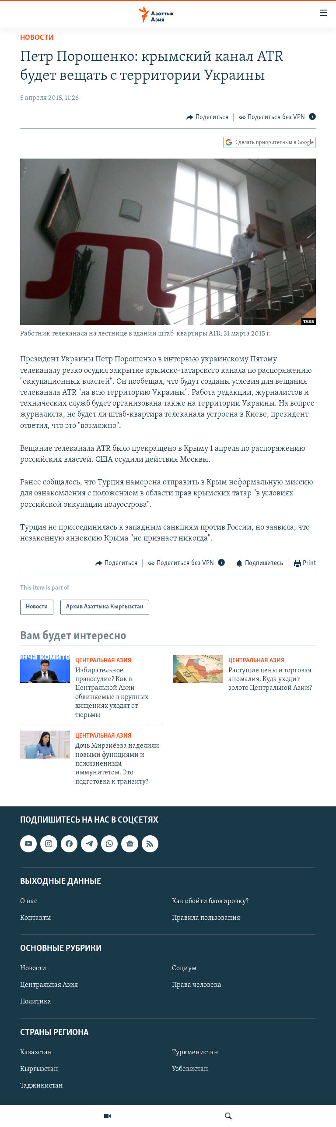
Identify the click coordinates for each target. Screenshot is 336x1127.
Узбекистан (190, 1069)
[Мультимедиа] (107, 1116)
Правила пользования (206, 918)
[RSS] (150, 844)
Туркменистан (195, 1052)
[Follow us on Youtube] (28, 844)
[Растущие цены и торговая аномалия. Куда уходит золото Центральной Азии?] (198, 669)
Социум (184, 968)
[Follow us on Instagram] (48, 844)
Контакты (35, 918)
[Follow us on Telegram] (89, 844)
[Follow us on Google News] (129, 844)
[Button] (207, 117)
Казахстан (36, 1052)
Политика (35, 1002)
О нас (28, 901)
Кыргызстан (39, 1069)
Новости (37, 38)
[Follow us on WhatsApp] (109, 844)
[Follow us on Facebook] (69, 844)
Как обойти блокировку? (210, 901)
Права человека (196, 985)
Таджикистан (41, 1085)
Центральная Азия (103, 660)
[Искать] (228, 1116)
